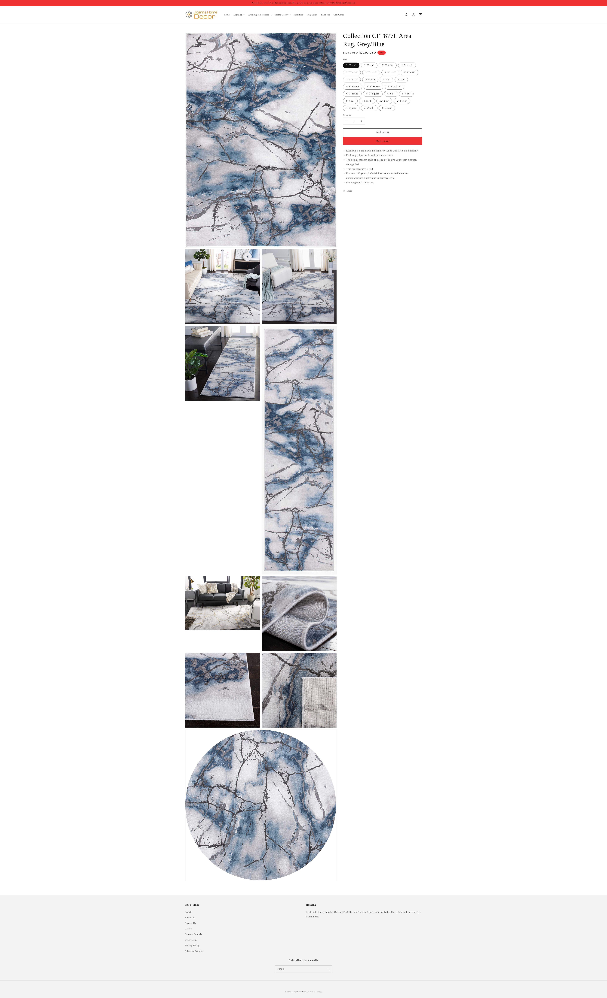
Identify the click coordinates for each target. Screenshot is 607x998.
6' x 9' (390, 94)
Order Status (191, 940)
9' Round (387, 108)
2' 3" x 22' (351, 79)
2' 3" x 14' (351, 72)
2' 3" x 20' (409, 72)
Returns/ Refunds (193, 934)
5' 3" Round (352, 86)
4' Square (351, 108)
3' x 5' (386, 79)
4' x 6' (401, 79)
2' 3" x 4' (351, 65)
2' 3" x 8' (402, 101)
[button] (406, 14)
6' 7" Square (372, 94)
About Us (189, 917)
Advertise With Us (194, 951)
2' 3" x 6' (369, 65)
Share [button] (349, 191)
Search (188, 912)
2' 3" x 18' (390, 72)
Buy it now (382, 141)
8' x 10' (406, 94)
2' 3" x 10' (387, 65)
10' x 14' (367, 101)
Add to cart (382, 132)
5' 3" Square (373, 86)
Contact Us (190, 923)
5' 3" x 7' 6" (394, 86)
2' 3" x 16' (371, 72)
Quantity (347, 115)
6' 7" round (352, 94)
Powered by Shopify (314, 992)
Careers (188, 929)
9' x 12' (350, 101)
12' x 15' (384, 101)
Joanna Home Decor (299, 992)
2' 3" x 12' (407, 65)
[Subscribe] (328, 968)
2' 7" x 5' (369, 108)
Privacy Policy (192, 945)
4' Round (370, 79)
